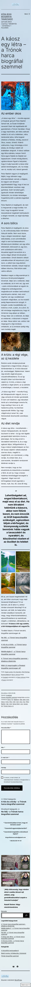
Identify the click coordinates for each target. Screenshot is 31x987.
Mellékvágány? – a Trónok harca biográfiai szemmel (15, 929)
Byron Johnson (16, 674)
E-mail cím (5, 757)
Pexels (4, 680)
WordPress (18, 980)
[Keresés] (26, 915)
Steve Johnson (21, 677)
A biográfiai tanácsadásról (10, 950)
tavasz (26, 704)
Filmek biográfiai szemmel (9, 697)
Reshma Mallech (5, 674)
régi (7, 704)
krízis (7, 702)
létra (10, 702)
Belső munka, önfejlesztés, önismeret (13, 953)
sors (21, 704)
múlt (14, 702)
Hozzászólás (6, 727)
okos (20, 702)
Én (12, 699)
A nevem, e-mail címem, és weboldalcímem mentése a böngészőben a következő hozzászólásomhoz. (17, 780)
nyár (17, 702)
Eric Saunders (17, 672)
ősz (24, 702)
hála (21, 699)
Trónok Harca (7, 706)
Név (3, 747)
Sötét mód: (24, 985)
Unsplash (5, 677)
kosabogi (9, 695)
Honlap (3, 767)
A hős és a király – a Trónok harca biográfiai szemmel (12, 941)
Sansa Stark (16, 704)
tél (2, 706)
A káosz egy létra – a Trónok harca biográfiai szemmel (13, 937)
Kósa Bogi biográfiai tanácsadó (7, 16)
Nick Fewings (25, 672)
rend (10, 704)
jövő (27, 699)
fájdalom (16, 699)
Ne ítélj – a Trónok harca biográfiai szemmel (12, 933)
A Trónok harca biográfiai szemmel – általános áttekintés (13, 925)
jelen (24, 699)
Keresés (4, 911)
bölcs (9, 699)
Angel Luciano (9, 672)
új (12, 706)
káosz (3, 702)
